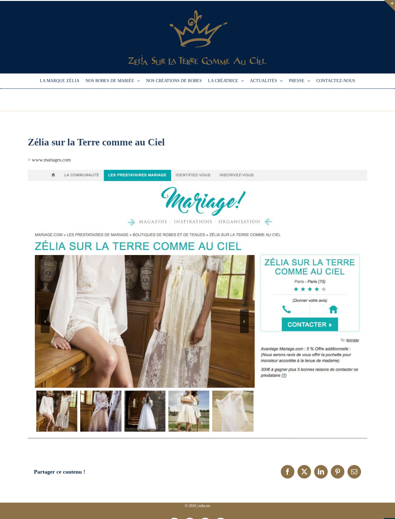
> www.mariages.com (49, 159)
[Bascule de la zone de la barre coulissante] (389, 5)
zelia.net (204, 506)
